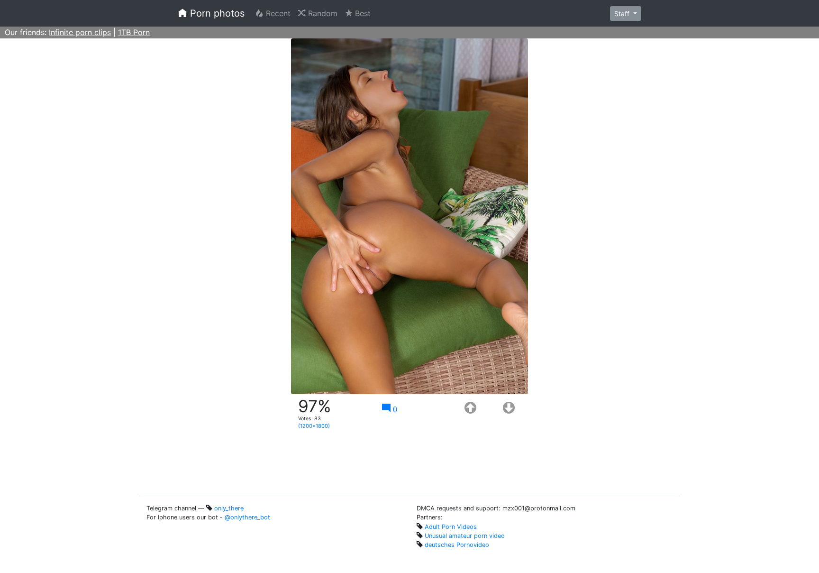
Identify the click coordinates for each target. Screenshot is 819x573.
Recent (279, 13)
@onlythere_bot (247, 517)
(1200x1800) (314, 426)
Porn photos (216, 13)
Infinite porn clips (80, 32)
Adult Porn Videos (451, 526)
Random (323, 13)
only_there (229, 508)
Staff (622, 13)
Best (363, 13)
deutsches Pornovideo (457, 544)
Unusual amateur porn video (465, 535)
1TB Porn (134, 32)
